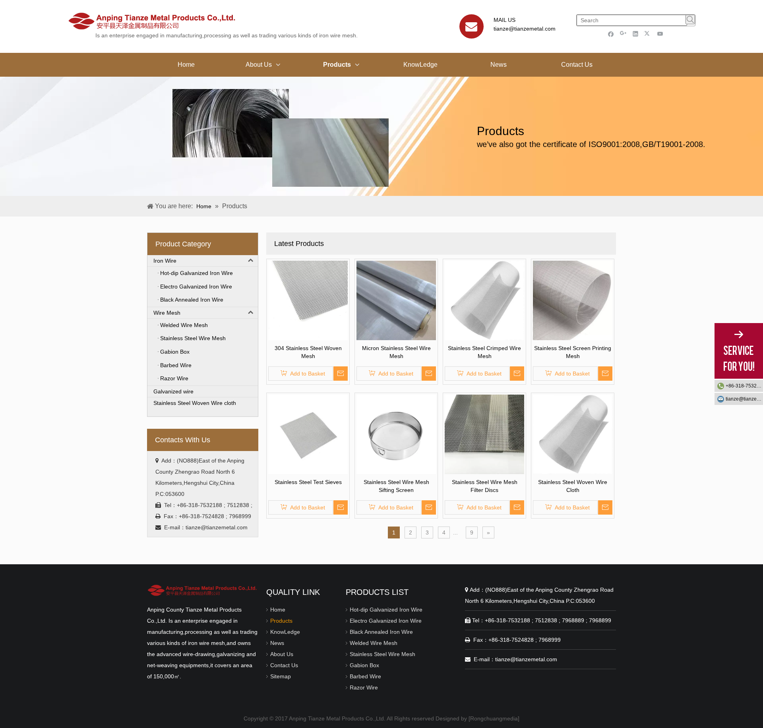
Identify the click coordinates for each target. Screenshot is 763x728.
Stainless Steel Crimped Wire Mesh (484, 352)
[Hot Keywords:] (690, 19)
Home (277, 609)
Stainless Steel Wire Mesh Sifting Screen (396, 486)
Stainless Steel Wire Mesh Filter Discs (484, 486)
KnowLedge (285, 632)
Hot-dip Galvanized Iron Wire (386, 609)
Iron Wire (164, 261)
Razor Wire (364, 687)
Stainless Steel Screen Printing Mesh (572, 352)
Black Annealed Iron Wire (381, 632)
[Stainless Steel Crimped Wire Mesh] (484, 300)
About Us (281, 654)
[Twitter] (648, 34)
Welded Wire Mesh (373, 643)
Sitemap (280, 676)
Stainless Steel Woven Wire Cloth (572, 486)
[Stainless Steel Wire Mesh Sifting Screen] (396, 434)
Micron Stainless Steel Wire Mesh (396, 352)
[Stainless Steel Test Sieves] (308, 434)
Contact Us (284, 665)
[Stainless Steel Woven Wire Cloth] (572, 434)
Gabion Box (364, 665)
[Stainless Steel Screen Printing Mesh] (572, 300)
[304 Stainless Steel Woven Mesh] (308, 300)
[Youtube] (660, 34)
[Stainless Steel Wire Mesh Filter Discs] (484, 434)
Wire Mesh (166, 313)
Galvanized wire (173, 391)
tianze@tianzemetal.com (525, 28)
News (277, 643)
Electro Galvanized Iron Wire (386, 621)
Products (281, 621)
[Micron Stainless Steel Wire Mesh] (396, 300)
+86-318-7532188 (744, 386)
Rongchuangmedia (494, 718)
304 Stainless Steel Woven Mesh (308, 352)
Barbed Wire (365, 676)
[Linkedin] (636, 34)
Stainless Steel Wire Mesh (382, 654)
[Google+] (623, 34)
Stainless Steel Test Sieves (308, 482)
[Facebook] (611, 34)
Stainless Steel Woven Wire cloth (194, 403)
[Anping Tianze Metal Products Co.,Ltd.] (202, 590)
